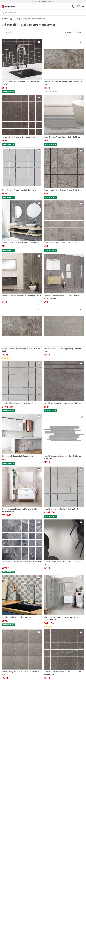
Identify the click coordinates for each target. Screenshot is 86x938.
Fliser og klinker (20, 19)
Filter (69, 32)
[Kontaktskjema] (73, 6)
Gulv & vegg (7, 19)
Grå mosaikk (40, 19)
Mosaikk (30, 19)
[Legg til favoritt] (39, 42)
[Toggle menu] (82, 6)
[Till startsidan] (8, 6)
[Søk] (3, 12)
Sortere (79, 32)
